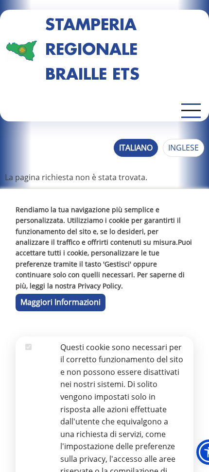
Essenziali (42, 359)
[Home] (21, 50)
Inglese (183, 147)
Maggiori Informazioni (60, 302)
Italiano (136, 147)
